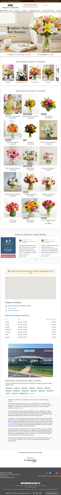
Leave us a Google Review (54, 476)
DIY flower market (26, 439)
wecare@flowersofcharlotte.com (7, 477)
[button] (35, 259)
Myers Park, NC (50, 390)
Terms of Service (7, 489)
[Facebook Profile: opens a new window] (50, 473)
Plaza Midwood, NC (24, 393)
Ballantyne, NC (9, 388)
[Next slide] (56, 31)
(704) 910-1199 (12, 308)
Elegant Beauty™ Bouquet (27, 241)
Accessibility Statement (24, 489)
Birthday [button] (24, 10)
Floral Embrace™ (48, 241)
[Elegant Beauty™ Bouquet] (20, 240)
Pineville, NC (15, 393)
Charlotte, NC (17, 388)
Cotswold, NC (24, 388)
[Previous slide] (4, 31)
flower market (11, 424)
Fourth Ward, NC (25, 390)
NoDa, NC (8, 393)
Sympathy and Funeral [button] (35, 10)
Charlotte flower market (35, 433)
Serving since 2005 (45, 54)
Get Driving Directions (13, 310)
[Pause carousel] (28, 49)
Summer (11, 10)
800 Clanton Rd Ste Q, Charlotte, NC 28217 (10, 474)
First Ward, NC (17, 390)
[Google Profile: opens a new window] (57, 473)
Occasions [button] (17, 10)
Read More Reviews (8, 256)
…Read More (26, 254)
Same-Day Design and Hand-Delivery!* (11, 1)
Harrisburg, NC (34, 390)
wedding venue (35, 406)
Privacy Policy (15, 489)
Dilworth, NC (32, 388)
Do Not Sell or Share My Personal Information (48, 489)
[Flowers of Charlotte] (10, 5)
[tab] (30, 48)
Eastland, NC (39, 388)
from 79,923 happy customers (19, 54)
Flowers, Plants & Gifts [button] (48, 10)
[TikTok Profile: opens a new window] (53, 473)
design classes (19, 408)
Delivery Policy (34, 489)
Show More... (32, 393)
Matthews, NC (42, 390)
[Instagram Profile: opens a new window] (47, 473)
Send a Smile (12, 36)
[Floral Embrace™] (42, 240)
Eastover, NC (47, 388)
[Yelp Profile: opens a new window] (60, 473)
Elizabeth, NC (9, 390)
